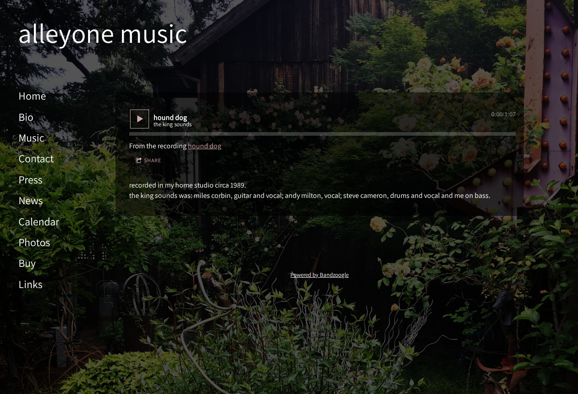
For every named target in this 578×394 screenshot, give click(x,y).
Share (152, 160)
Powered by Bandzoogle (319, 274)
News (31, 200)
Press (30, 179)
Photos (34, 242)
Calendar (39, 221)
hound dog (204, 146)
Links (30, 284)
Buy (27, 263)
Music (31, 137)
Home (32, 95)
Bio (26, 117)
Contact (36, 158)
